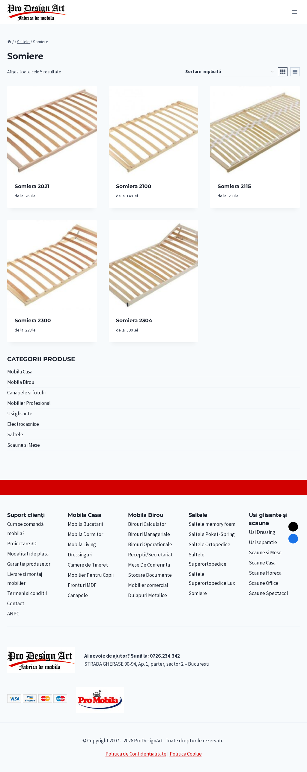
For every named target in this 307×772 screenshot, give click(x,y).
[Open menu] (294, 11)
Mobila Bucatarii (85, 524)
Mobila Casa (19, 371)
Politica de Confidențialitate (136, 753)
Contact (15, 603)
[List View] (295, 71)
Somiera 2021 (32, 186)
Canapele (78, 595)
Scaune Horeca (265, 573)
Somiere (198, 593)
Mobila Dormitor (85, 534)
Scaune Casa (262, 562)
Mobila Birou (20, 382)
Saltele (15, 434)
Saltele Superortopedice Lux (212, 579)
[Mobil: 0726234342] (293, 539)
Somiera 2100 (133, 186)
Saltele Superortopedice (207, 559)
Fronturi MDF (82, 585)
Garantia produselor (28, 564)
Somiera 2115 (234, 186)
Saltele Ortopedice (209, 544)
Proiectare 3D (22, 543)
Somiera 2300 (33, 320)
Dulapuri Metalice (147, 595)
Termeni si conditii (27, 593)
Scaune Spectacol (268, 593)
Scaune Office (264, 583)
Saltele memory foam (212, 524)
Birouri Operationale (150, 544)
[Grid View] (283, 71)
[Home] (9, 41)
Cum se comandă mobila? (25, 529)
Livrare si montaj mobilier (24, 579)
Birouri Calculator (147, 524)
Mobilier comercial (148, 585)
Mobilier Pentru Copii (91, 575)
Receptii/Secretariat (150, 554)
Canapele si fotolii (26, 392)
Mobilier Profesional (29, 403)
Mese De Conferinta (149, 564)
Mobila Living (82, 544)
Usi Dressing (262, 532)
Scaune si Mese (23, 445)
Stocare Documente (150, 575)
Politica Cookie (186, 753)
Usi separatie (263, 542)
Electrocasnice (23, 424)
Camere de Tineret (88, 564)
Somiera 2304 (134, 320)
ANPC (13, 613)
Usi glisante (19, 413)
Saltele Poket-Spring (212, 534)
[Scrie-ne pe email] (293, 527)
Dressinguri (80, 554)
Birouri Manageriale (149, 534)
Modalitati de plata (28, 553)
